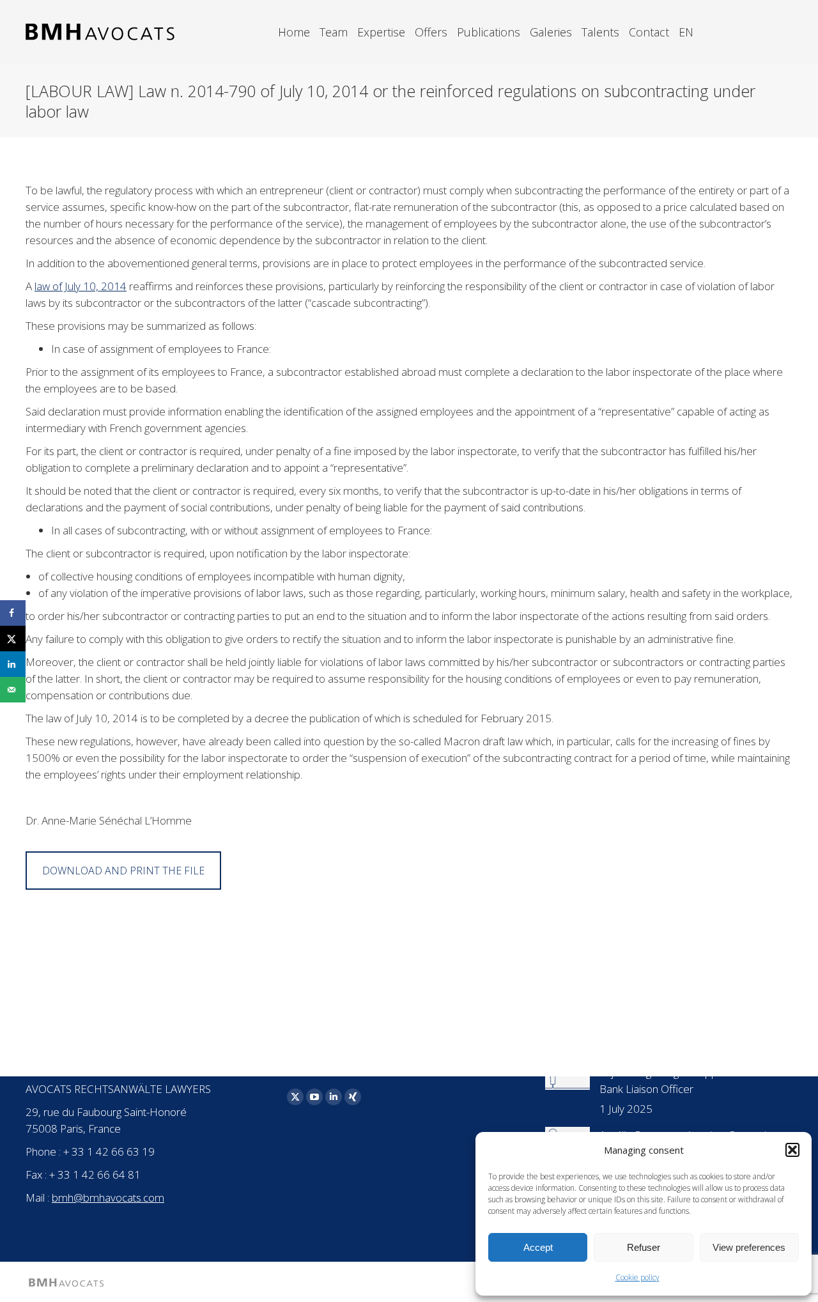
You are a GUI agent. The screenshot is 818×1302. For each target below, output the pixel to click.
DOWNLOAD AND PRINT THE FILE (123, 871)
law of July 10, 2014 (81, 286)
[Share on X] (13, 638)
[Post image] (567, 1077)
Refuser (643, 1247)
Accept (538, 1247)
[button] (792, 1149)
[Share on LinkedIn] (13, 664)
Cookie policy (637, 1277)
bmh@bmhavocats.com (108, 1197)
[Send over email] (13, 689)
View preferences (749, 1247)
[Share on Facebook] (13, 613)
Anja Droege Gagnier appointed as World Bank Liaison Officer (695, 1080)
